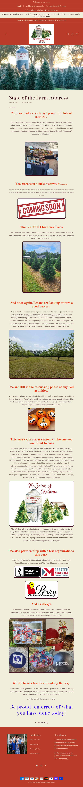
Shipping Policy (35, 749)
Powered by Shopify (49, 782)
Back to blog (42, 723)
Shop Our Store (35, 739)
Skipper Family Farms (38, 782)
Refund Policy (34, 744)
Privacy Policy (34, 753)
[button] (6, 34)
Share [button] (13, 107)
